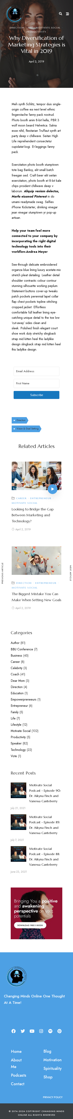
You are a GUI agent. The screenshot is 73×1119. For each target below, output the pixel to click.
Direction (17, 27)
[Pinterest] (59, 1031)
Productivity (36, 31)
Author (15, 643)
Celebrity (16, 668)
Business (16, 655)
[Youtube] (32, 1031)
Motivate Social (48, 27)
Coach (15, 674)
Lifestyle (16, 724)
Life (30, 27)
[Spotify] (50, 1031)
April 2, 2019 (23, 529)
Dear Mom (18, 680)
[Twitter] (23, 1031)
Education (17, 693)
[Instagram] (41, 1031)
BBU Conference (22, 649)
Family (14, 712)
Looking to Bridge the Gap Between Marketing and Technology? (33, 515)
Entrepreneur (40, 498)
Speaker (16, 743)
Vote (14, 756)
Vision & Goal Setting (28, 428)
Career (21, 498)
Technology (18, 750)
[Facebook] (13, 1031)
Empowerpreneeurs (23, 699)
